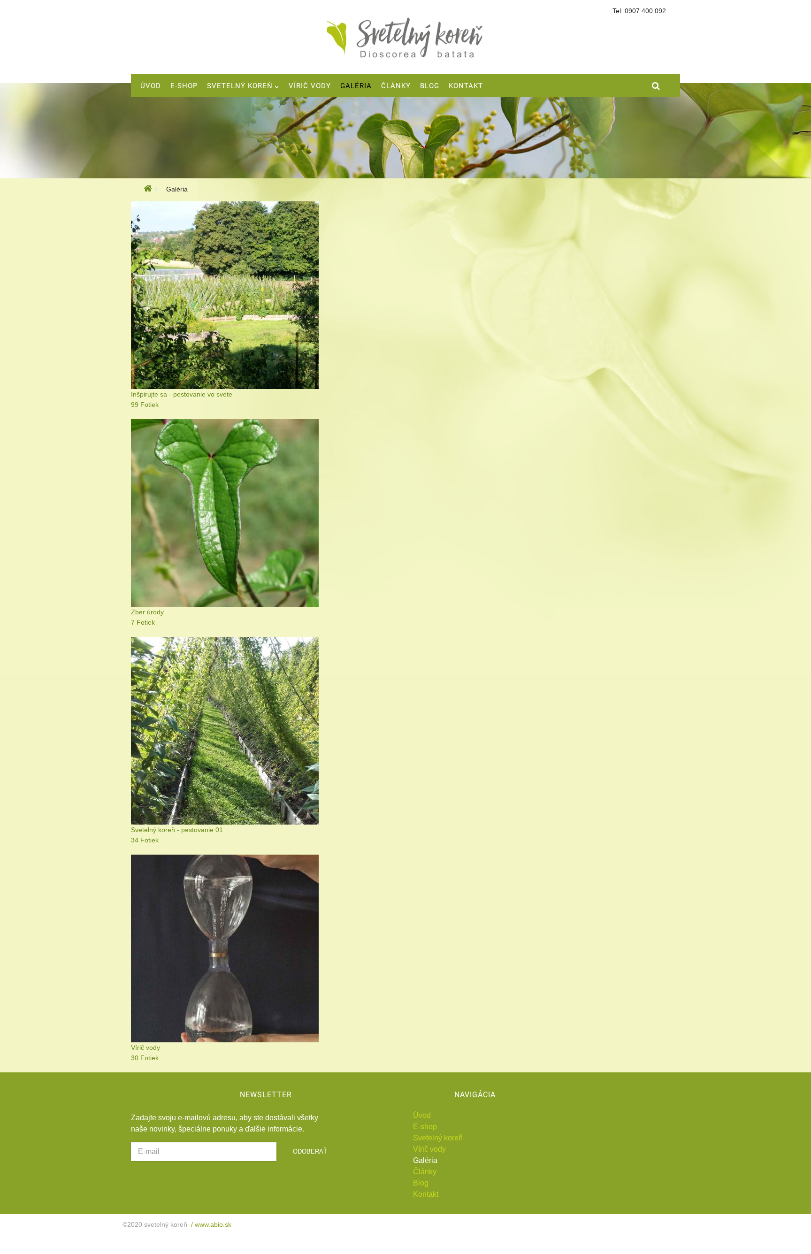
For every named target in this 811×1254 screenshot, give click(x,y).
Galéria (425, 1160)
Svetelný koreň (438, 1138)
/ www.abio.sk (209, 1224)
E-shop (425, 1127)
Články (424, 1172)
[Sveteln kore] (405, 38)
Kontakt (425, 1194)
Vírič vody (429, 1149)
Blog (420, 1183)
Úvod (422, 1115)
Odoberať (310, 1151)
